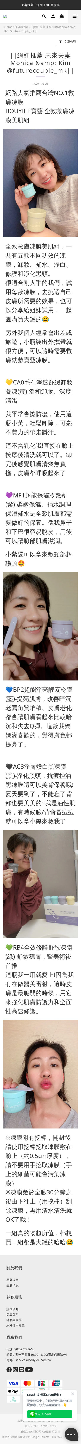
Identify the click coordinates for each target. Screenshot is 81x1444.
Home (8, 27)
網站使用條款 (15, 1325)
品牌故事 (12, 1280)
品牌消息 (12, 1285)
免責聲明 (12, 1314)
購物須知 (12, 1309)
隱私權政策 (14, 1320)
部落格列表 (22, 27)
